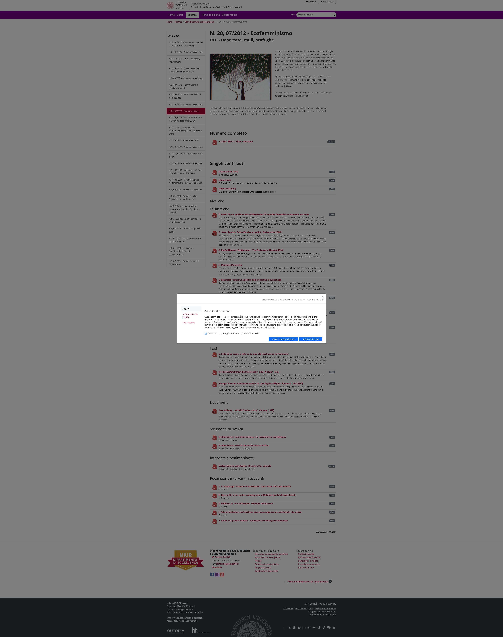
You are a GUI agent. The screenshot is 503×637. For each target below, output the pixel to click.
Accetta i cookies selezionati (283, 339)
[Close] (323, 297)
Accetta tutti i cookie (311, 339)
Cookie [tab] (186, 309)
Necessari (212, 333)
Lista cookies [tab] (189, 322)
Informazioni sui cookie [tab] (190, 316)
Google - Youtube (231, 333)
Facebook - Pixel (251, 333)
